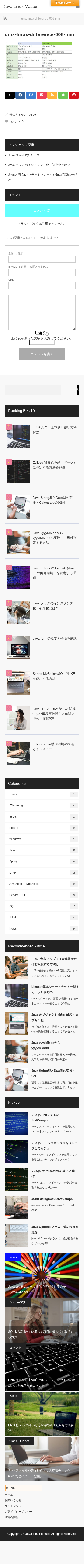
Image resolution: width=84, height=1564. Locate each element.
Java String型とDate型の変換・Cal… (53, 1073)
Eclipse (42, 828)
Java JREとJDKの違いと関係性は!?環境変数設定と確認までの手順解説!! (54, 713)
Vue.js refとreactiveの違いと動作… (53, 1173)
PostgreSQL (17, 1302)
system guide (27, 114)
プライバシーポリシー (19, 1511)
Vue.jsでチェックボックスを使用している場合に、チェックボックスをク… (54, 1157)
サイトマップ (13, 1506)
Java (42, 850)
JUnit (42, 917)
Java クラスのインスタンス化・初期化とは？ (39, 165)
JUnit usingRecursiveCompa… (54, 1199)
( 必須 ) (16, 253)
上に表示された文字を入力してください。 (42, 338)
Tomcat (42, 794)
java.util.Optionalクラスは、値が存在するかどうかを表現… (55, 1241)
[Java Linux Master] (35, 6)
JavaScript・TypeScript (42, 883)
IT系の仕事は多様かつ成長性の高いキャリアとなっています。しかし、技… (54, 973)
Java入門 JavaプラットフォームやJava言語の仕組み (42, 177)
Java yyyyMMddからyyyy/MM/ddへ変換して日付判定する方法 (55, 537)
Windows (42, 839)
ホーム (9, 1494)
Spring (42, 861)
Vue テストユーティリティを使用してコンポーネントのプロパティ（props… (55, 1129)
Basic (13, 1396)
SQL (42, 906)
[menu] (77, 6)
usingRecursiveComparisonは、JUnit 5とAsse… (55, 1207)
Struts (42, 816)
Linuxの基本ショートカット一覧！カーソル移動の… (55, 989)
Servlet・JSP (42, 895)
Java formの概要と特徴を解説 (55, 638)
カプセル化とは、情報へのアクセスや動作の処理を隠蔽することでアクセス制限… (55, 1031)
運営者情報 (12, 1517)
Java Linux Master (37, 1534)
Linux (42, 872)
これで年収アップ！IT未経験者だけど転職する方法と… (54, 961)
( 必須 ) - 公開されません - (28, 266)
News (42, 928)
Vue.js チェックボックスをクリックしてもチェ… (55, 1145)
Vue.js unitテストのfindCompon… (45, 1117)
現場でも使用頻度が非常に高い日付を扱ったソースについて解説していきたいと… (55, 1087)
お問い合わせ (13, 1500)
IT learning (42, 805)
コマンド (15, 1347)
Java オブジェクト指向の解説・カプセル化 (55, 1017)
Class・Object (19, 1441)
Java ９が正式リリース (24, 155)
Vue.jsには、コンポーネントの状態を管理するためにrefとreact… (54, 1185)
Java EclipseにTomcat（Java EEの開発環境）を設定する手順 (54, 573)
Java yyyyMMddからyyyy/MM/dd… (46, 1045)
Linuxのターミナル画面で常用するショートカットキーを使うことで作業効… (55, 1001)
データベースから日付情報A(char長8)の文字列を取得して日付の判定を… (54, 1057)
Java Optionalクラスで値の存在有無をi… (55, 1229)
